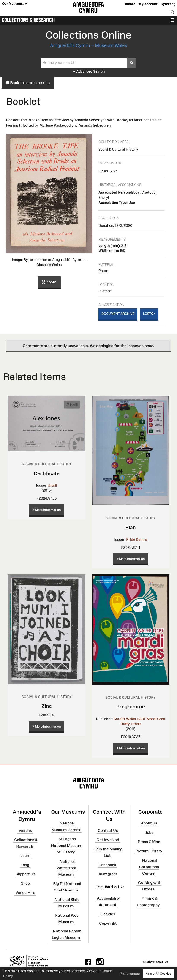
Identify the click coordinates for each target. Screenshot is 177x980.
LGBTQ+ (149, 313)
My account (148, 4)
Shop (25, 883)
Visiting (25, 830)
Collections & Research (28, 20)
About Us (149, 823)
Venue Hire (25, 892)
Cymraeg (168, 4)
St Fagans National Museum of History (66, 845)
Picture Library (149, 851)
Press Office (149, 842)
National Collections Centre (149, 866)
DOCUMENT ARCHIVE (117, 313)
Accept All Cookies (158, 973)
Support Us (25, 874)
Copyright (108, 923)
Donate (129, 4)
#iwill (52, 485)
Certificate (47, 473)
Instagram (108, 874)
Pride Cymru (136, 539)
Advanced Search (90, 71)
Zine (46, 706)
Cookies (108, 914)
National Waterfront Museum (66, 867)
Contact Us (108, 830)
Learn (25, 855)
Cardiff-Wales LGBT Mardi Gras (139, 719)
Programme (130, 707)
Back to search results (29, 82)
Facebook (107, 865)
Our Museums (13, 3)
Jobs (149, 832)
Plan (130, 527)
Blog (25, 865)
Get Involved (107, 840)
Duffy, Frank (130, 724)
